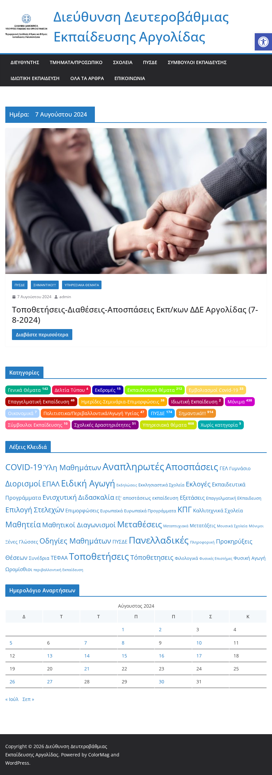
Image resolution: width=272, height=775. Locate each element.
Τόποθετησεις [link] (151, 557)
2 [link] (160, 629)
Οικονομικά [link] (22, 412)
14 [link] (87, 655)
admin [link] (65, 297)
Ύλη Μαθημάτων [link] (72, 467)
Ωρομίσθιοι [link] (18, 569)
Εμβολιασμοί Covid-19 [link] (216, 389)
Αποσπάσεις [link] (192, 466)
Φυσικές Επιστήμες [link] (215, 558)
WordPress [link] (17, 763)
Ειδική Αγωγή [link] (88, 483)
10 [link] (199, 643)
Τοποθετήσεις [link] (99, 556)
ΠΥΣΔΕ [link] (150, 62)
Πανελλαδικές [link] (159, 540)
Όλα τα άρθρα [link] (87, 78)
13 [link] (49, 655)
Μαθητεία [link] (23, 524)
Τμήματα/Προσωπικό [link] (76, 62)
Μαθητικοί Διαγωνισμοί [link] (79, 524)
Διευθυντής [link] (25, 62)
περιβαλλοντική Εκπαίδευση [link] (58, 569)
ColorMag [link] (98, 754)
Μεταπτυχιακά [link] (175, 526)
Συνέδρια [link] (39, 558)
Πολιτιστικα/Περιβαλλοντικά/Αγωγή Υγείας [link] (93, 412)
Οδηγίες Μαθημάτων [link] (75, 541)
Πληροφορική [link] (202, 542)
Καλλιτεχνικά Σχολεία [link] (218, 510)
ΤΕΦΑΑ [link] (59, 557)
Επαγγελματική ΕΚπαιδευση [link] (233, 498)
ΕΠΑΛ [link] (51, 483)
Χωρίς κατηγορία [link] (221, 424)
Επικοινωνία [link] (129, 78)
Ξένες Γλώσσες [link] (21, 542)
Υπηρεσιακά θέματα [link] (82, 285)
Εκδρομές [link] (108, 389)
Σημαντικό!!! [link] (45, 285)
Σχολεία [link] (122, 62)
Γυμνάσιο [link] (239, 468)
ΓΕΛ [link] (224, 468)
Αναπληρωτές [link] (133, 466)
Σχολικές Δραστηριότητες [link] (105, 424)
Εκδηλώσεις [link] (126, 485)
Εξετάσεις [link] (192, 497)
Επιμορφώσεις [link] (82, 510)
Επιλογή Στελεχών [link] (34, 509)
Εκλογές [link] (198, 483)
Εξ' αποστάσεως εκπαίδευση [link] (146, 498)
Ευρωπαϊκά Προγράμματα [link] (150, 511)
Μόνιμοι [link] (256, 526)
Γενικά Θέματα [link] (28, 389)
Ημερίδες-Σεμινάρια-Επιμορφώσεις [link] (123, 401)
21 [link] (87, 668)
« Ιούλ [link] (12, 699)
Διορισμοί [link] (23, 483)
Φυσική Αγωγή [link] (250, 558)
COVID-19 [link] (23, 467)
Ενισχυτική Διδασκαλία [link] (78, 497)
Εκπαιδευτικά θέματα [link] (154, 389)
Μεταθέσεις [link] (139, 524)
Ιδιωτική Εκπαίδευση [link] (35, 78)
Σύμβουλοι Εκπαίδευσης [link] (197, 62)
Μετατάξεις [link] (203, 525)
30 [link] (161, 681)
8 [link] (123, 643)
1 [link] (123, 629)
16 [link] (161, 655)
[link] (263, 41)
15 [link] (124, 655)
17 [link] (199, 655)
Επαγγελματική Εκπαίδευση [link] (41, 401)
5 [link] (11, 643)
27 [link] (49, 681)
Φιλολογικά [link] (186, 558)
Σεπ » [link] (28, 699)
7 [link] (85, 643)
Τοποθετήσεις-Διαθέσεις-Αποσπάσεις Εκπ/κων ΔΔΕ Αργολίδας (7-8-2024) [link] (135, 314)
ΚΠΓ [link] (184, 509)
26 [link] (12, 681)
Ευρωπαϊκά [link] (111, 511)
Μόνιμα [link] (240, 401)
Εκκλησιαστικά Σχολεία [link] (161, 485)
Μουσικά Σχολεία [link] (232, 526)
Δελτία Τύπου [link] (71, 389)
